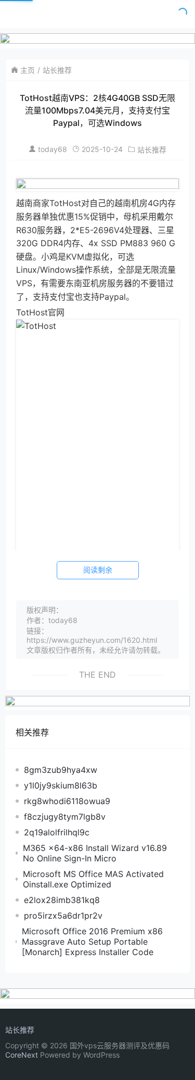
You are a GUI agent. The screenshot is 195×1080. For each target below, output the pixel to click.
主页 (27, 70)
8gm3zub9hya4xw (60, 770)
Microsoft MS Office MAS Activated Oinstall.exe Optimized (93, 879)
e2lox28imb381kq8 (62, 900)
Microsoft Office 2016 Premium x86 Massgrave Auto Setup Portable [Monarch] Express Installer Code (92, 941)
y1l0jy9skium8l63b (60, 785)
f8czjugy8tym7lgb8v (65, 816)
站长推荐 (57, 70)
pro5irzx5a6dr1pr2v (63, 915)
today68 (52, 149)
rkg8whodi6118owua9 (67, 801)
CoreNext (21, 1054)
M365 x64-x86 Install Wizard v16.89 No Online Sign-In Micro (95, 853)
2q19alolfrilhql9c (56, 832)
